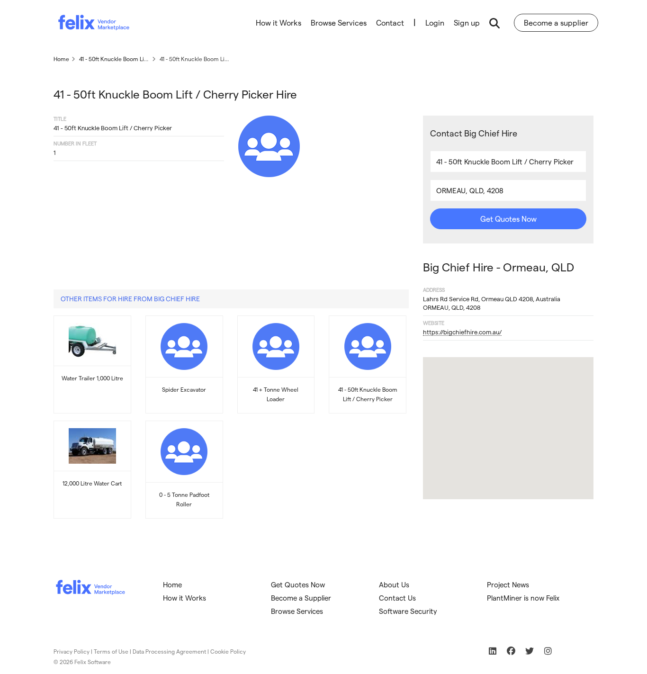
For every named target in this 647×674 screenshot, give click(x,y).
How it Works (278, 22)
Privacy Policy (72, 651)
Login (434, 22)
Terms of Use (111, 651)
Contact (390, 22)
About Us (394, 584)
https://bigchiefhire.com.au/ (462, 331)
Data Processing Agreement (169, 651)
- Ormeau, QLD (498, 267)
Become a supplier (556, 22)
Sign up (467, 22)
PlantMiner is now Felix (523, 597)
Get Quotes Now (508, 218)
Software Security (408, 611)
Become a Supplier (301, 597)
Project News (508, 584)
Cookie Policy (228, 651)
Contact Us (397, 597)
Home (172, 584)
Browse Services (339, 22)
